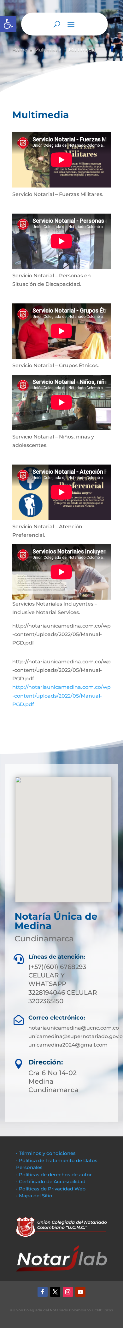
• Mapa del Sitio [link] (35, 1196)
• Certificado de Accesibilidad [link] (50, 1181)
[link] (8, 24)
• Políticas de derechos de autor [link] (54, 1175)
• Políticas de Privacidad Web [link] (50, 1189)
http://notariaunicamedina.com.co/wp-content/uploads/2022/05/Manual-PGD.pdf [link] (61, 695)
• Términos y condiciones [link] (46, 1153)
